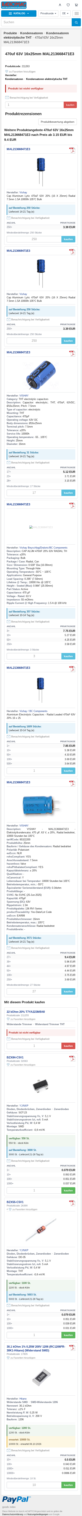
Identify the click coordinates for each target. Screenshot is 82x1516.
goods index (9, 1507)
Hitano (23, 1398)
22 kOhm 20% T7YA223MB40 (26, 1011)
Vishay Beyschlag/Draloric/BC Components (43, 547)
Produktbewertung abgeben (57, 121)
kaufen (70, 104)
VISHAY (24, 395)
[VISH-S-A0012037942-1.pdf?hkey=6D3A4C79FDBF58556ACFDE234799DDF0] (72, 783)
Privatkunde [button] (47, 13)
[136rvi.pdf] (72, 150)
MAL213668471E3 (18, 149)
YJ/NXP (23, 1105)
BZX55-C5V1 (15, 1202)
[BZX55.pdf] (72, 1203)
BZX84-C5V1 (15, 1057)
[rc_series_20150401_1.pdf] (72, 1348)
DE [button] (64, 13)
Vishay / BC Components (33, 711)
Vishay (23, 192)
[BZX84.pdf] (72, 1059)
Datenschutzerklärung (12, 1514)
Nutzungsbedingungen (37, 1514)
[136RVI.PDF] (72, 353)
